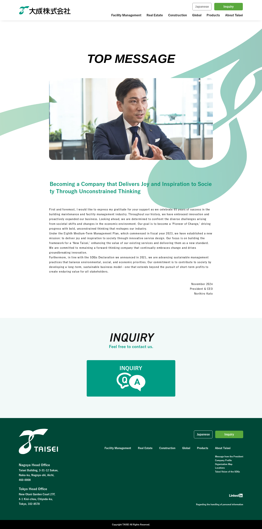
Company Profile (223, 460)
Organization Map (223, 464)
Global (196, 15)
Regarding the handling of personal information (219, 504)
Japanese (202, 6)
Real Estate (155, 15)
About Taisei (234, 15)
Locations (220, 468)
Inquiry (228, 6)
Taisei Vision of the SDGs (227, 472)
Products (213, 15)
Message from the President (229, 456)
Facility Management (126, 15)
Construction (177, 15)
